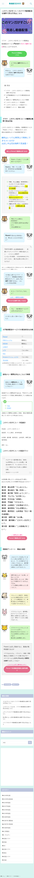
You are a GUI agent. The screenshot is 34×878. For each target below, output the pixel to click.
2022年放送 (7, 828)
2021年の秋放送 (8, 824)
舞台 (5, 853)
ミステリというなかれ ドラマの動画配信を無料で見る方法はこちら (17, 707)
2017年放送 (7, 806)
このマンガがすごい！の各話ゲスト (16, 105)
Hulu (4, 354)
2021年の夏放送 (8, 820)
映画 (5, 842)
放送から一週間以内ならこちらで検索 (17, 100)
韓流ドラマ (7, 856)
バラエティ (7, 835)
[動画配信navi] (17, 3)
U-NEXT (5, 347)
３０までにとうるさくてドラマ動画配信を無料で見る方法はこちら (17, 702)
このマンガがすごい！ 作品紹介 (15, 102)
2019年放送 (7, 813)
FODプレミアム (7, 340)
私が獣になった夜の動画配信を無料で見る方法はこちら (17, 718)
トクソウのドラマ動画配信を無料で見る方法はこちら (17, 723)
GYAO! (9, 408)
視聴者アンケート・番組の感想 (15, 107)
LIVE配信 (6, 831)
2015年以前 (7, 795)
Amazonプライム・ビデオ (10, 357)
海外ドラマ (7, 849)
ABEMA (5, 343)
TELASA (5, 360)
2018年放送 (7, 684)
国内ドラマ (15, 684)
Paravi (5, 336)
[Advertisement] (17, 766)
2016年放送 (7, 802)
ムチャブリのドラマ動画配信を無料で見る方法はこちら (17, 712)
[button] (31, 3)
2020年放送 (7, 817)
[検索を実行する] (30, 742)
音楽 (5, 860)
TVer (8, 406)
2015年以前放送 (8, 799)
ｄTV (4, 350)
